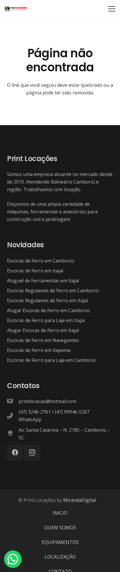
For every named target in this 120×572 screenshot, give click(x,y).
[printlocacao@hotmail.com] (13, 401)
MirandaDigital (79, 500)
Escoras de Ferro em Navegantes (43, 340)
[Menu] (112, 8)
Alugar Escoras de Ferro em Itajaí (43, 330)
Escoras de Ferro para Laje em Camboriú (51, 360)
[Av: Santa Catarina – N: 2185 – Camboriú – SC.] (13, 434)
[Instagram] (32, 453)
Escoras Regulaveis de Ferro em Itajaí (47, 300)
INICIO (60, 513)
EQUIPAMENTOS (60, 542)
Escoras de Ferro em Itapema (38, 350)
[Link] (16, 9)
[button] (13, 559)
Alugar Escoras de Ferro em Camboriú (48, 310)
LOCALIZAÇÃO (60, 557)
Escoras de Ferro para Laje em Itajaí (46, 320)
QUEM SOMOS (60, 527)
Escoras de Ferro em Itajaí (35, 270)
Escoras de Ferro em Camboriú (40, 261)
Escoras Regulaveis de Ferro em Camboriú (53, 290)
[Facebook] (15, 453)
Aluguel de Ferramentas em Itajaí (43, 280)
